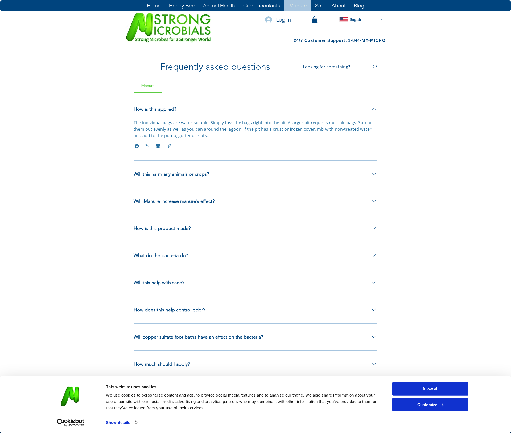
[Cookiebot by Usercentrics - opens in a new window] (70, 423)
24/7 (299, 40)
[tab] (148, 86)
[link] (315, 19)
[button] (137, 146)
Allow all (430, 389)
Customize (427, 404)
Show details (118, 422)
